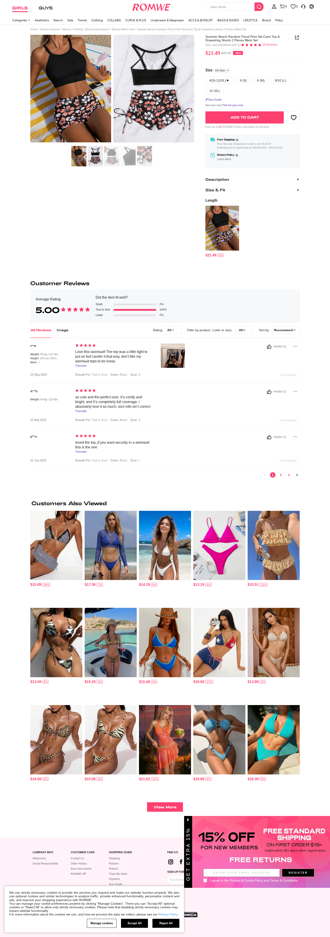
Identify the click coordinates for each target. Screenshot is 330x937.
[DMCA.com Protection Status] (189, 914)
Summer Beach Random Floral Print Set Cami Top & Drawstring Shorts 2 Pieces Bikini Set (242, 38)
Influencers (39, 858)
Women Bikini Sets (123, 29)
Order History (79, 863)
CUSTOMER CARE (83, 852)
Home (34, 29)
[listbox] (274, 6)
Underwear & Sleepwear (167, 20)
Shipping (114, 858)
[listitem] (222, 232)
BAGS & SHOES (228, 20)
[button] (294, 117)
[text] (113, 346)
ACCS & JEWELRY (200, 20)
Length (211, 200)
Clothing (97, 20)
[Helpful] (269, 346)
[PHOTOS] (112, 89)
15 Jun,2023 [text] (38, 460)
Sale (70, 20)
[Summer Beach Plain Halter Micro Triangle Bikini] (165, 545)
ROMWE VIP (78, 873)
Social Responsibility (45, 863)
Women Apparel (50, 29)
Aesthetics (42, 20)
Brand (266, 20)
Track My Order (118, 873)
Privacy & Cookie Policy (246, 880)
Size (215, 70)
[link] (264, 475)
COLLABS (114, 20)
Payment (114, 879)
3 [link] (289, 475)
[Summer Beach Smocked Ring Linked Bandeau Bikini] (219, 739)
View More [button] (165, 807)
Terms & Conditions (284, 880)
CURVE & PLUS (135, 20)
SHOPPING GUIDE (120, 852)
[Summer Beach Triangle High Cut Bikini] (219, 545)
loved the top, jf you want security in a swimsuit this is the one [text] (112, 445)
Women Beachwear (97, 29)
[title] (165, 503)
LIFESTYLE (250, 20)
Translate (81, 365)
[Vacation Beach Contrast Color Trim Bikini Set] (165, 642)
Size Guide (115, 884)
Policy (279, 20)
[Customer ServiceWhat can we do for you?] (303, 6)
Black (118, 374)
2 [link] (281, 475)
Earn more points (81, 868)
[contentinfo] (210, 255)
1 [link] (273, 475)
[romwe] (151, 6)
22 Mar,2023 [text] (38, 420)
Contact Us (77, 858)
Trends (82, 20)
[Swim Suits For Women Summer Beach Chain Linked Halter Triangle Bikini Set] (274, 739)
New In (58, 20)
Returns (114, 863)
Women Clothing (72, 29)
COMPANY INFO (43, 852)
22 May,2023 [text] (38, 374)
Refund (113, 868)
